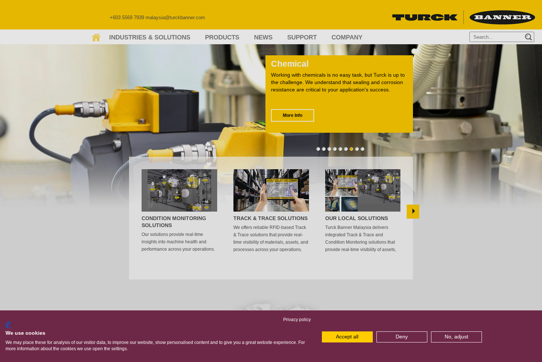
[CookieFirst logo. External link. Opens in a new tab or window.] (8, 325)
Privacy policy (297, 319)
